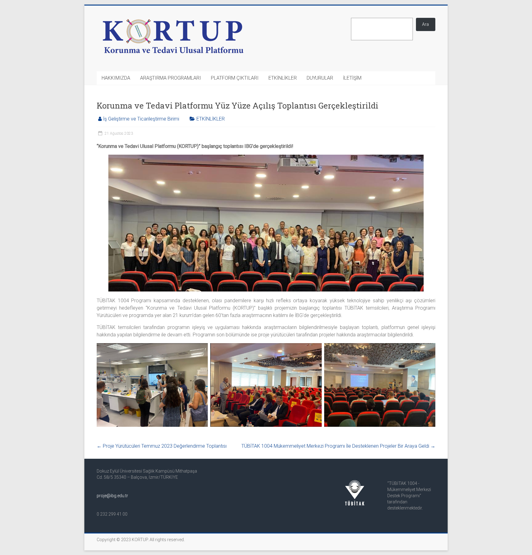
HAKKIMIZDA (116, 78)
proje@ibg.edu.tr (112, 495)
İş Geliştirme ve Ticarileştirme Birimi (141, 119)
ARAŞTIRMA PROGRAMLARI (170, 78)
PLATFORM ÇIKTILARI (235, 78)
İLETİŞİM (352, 78)
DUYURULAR (320, 78)
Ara (425, 24)
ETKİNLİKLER (282, 78)
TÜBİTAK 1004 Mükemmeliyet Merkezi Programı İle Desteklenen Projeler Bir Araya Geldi (338, 446)
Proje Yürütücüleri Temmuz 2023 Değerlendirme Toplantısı (162, 446)
